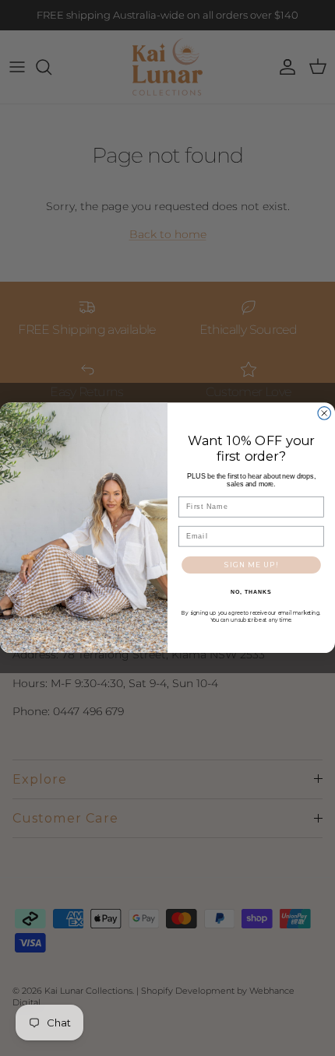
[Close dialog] (324, 413)
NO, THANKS (251, 592)
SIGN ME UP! (251, 565)
